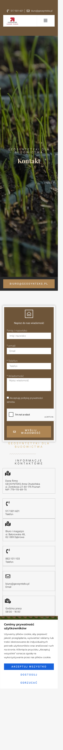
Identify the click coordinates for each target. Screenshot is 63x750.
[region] (29, 654)
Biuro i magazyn (14, 531)
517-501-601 (12, 511)
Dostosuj (29, 675)
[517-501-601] (7, 503)
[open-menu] (46, 21)
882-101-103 (12, 559)
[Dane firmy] (7, 473)
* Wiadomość (15, 376)
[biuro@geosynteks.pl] (7, 576)
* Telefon (12, 360)
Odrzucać (28, 683)
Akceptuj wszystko (29, 667)
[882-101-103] (7, 551)
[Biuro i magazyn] (7, 523)
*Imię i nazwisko (17, 330)
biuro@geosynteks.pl (17, 584)
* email (11, 345)
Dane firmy (11, 481)
